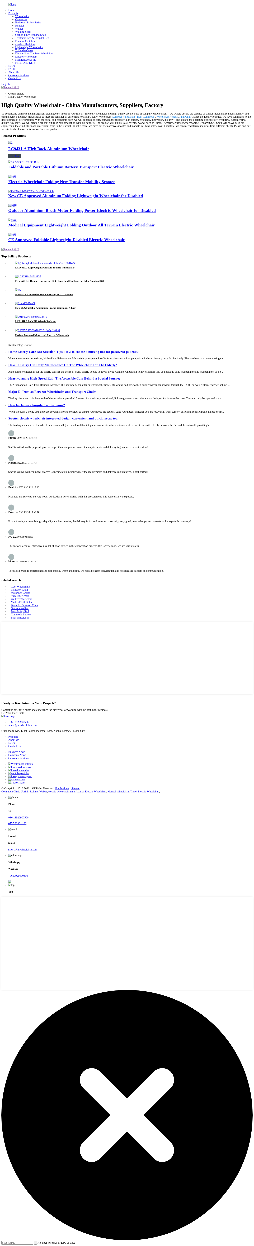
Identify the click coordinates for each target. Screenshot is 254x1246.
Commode (21, 19)
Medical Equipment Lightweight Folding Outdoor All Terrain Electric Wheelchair (81, 225)
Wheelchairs (22, 16)
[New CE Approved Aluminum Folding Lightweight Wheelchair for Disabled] (31, 191)
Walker (19, 28)
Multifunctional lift (25, 59)
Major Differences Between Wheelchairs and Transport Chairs (52, 391)
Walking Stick (23, 31)
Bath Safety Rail (20, 611)
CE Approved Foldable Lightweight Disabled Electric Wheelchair (66, 239)
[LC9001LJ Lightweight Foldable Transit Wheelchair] (45, 263)
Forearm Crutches (25, 41)
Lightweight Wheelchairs (29, 47)
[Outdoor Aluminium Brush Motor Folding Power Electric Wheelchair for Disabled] (12, 205)
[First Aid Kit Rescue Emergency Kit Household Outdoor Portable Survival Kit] (28, 276)
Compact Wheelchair (123, 116)
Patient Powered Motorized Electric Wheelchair (42, 335)
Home (11, 10)
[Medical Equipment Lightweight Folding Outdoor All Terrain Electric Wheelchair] (12, 220)
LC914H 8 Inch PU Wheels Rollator (35, 321)
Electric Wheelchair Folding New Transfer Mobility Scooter (61, 181)
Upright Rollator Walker (34, 791)
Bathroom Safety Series (28, 22)
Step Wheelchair (20, 595)
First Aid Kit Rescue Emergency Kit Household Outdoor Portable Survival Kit (59, 281)
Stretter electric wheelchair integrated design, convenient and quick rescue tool (63, 418)
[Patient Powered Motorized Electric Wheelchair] (37, 330)
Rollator (19, 25)
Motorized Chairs (20, 592)
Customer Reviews (18, 75)
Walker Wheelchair (21, 599)
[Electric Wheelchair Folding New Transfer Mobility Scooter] (12, 176)
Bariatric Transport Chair (24, 605)
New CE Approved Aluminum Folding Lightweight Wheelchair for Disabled (75, 196)
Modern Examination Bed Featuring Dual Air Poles (44, 294)
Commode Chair (10, 791)
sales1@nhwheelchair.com (22, 725)
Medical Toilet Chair (22, 602)
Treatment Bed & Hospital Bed (32, 38)
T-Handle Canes (24, 50)
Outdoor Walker (20, 608)
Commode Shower (21, 614)
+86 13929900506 (18, 721)
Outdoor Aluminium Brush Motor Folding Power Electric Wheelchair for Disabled (82, 210)
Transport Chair (19, 589)
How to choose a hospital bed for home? (36, 405)
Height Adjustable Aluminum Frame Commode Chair (45, 308)
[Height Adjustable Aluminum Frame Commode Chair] (25, 303)
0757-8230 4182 (17, 823)
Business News (16, 751)
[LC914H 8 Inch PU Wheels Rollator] (31, 316)
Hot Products (62, 788)
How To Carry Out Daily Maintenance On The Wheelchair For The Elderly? (62, 365)
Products (13, 13)
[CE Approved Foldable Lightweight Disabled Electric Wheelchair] (12, 234)
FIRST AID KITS (25, 62)
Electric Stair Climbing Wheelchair (34, 53)
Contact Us (14, 78)
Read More (15, 156)
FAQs (11, 69)
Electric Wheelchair (26, 56)
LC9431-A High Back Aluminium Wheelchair (48, 149)
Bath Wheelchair (20, 617)
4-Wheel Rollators (25, 44)
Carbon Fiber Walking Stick (30, 34)
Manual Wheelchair (118, 791)
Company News (17, 755)
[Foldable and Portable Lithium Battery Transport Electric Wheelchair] (23, 162)
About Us (13, 72)
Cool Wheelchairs (20, 586)
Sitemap (75, 788)
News (11, 65)
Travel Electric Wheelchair (144, 791)
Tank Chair (185, 116)
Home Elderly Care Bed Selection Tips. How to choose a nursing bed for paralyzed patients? (73, 352)
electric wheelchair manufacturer (66, 791)
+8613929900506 (18, 875)
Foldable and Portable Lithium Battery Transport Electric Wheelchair (71, 167)
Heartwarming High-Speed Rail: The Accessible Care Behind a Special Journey (64, 378)
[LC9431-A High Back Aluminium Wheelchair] (10, 142)
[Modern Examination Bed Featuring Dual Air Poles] (18, 289)
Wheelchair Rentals (167, 116)
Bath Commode (145, 116)
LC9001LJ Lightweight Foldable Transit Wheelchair (44, 267)
